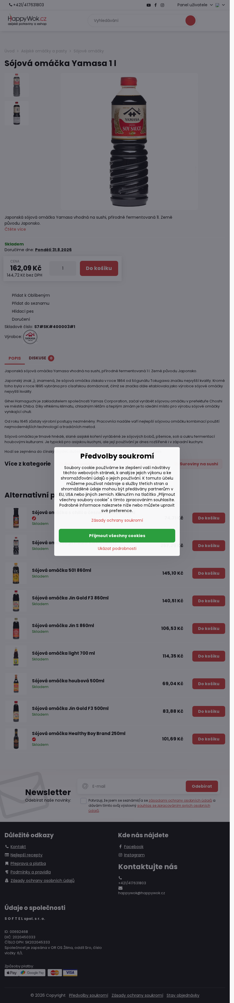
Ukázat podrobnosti (117, 548)
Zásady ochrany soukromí (117, 520)
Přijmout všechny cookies (117, 536)
